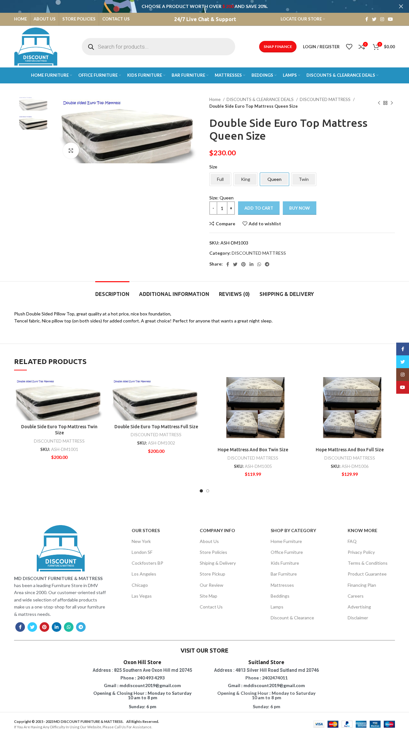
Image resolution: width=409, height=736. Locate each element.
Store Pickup (212, 574)
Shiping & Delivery (218, 563)
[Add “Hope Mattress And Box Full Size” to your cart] (390, 402)
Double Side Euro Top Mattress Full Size (156, 426)
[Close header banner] (401, 6)
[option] (33, 103)
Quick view (100, 416)
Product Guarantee (367, 574)
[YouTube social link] (390, 19)
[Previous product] (379, 103)
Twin (304, 179)
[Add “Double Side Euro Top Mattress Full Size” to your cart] (196, 402)
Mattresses (282, 585)
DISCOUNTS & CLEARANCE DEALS (261, 99)
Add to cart (258, 208)
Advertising (359, 606)
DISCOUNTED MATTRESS (325, 99)
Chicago (140, 585)
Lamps (277, 606)
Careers (356, 596)
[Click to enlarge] (71, 151)
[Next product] (392, 103)
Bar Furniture (284, 574)
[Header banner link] (195, 6)
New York (141, 541)
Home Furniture (286, 541)
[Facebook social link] (366, 19)
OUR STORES (146, 530)
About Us (209, 541)
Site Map (208, 596)
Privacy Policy (361, 552)
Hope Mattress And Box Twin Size (253, 449)
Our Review (211, 585)
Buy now (299, 208)
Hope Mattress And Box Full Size (350, 449)
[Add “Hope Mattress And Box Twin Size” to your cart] (293, 402)
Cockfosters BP (147, 563)
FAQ (352, 541)
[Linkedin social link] (251, 264)
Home (215, 99)
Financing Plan (362, 585)
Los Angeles (144, 574)
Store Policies (213, 552)
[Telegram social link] (267, 264)
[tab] (112, 291)
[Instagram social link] (382, 19)
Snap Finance (278, 46)
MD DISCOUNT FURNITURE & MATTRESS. (88, 721)
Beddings (280, 596)
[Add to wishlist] (100, 387)
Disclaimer (358, 617)
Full (220, 179)
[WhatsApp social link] (259, 264)
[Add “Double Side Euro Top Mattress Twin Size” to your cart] (100, 402)
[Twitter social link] (374, 19)
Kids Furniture (285, 563)
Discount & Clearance (292, 617)
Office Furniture (287, 552)
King (245, 179)
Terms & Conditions (368, 563)
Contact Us (211, 606)
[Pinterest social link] (243, 264)
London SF (142, 552)
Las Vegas (142, 596)
